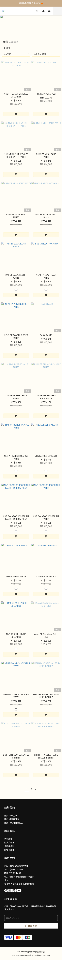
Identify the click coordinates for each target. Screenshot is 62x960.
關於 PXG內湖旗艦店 (13, 822)
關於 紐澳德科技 (11, 819)
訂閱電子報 (31, 926)
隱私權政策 (9, 849)
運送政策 (8, 838)
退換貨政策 (9, 842)
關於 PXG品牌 (10, 815)
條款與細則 (9, 846)
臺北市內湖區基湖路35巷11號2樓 (19, 883)
